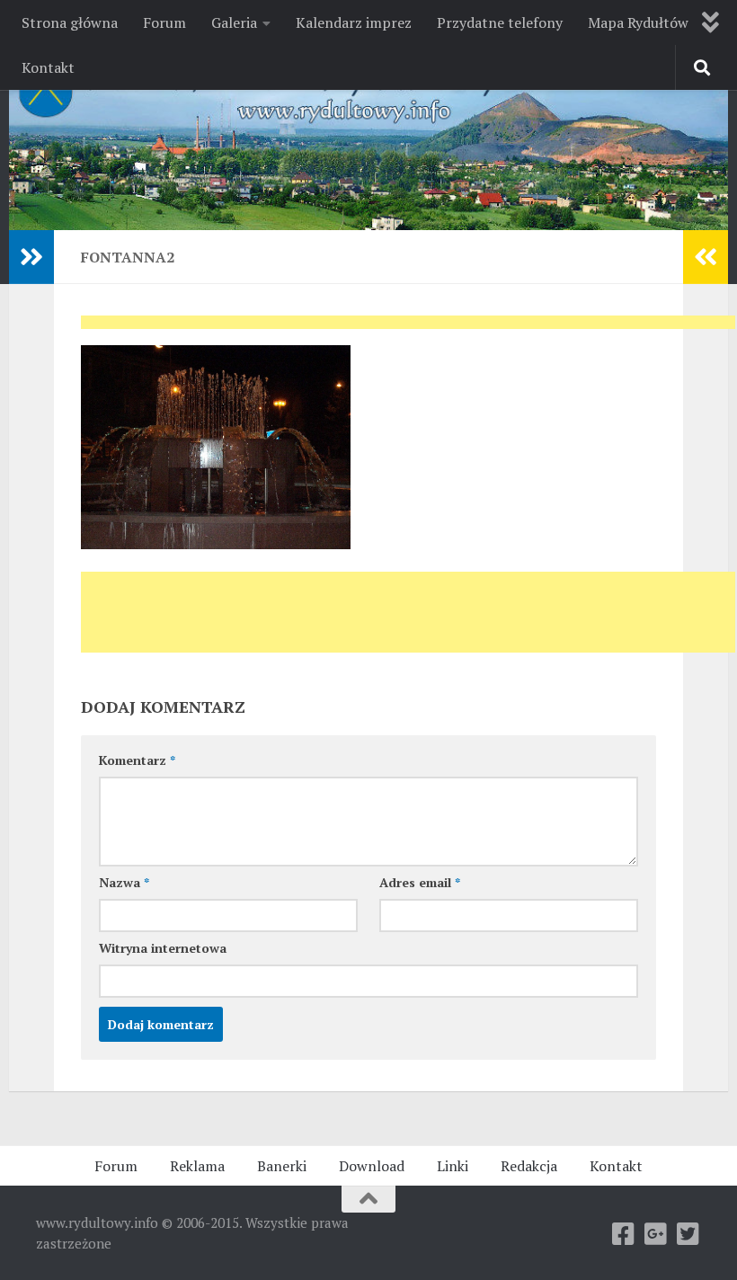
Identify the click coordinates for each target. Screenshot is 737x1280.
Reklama (197, 1166)
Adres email (419, 882)
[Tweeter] (688, 1234)
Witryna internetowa (162, 947)
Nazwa (124, 882)
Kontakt (48, 67)
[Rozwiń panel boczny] (31, 257)
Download (371, 1166)
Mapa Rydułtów (638, 22)
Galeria (234, 22)
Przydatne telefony (500, 22)
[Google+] (656, 1234)
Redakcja (529, 1166)
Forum (164, 22)
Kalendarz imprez (354, 22)
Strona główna (70, 22)
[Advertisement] (408, 327)
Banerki (281, 1166)
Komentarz (137, 760)
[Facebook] (623, 1234)
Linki (452, 1166)
